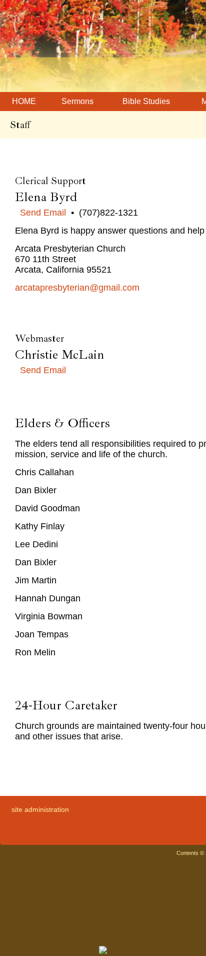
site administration (40, 809)
